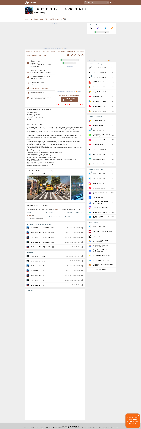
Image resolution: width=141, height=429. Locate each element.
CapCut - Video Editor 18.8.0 (100, 67)
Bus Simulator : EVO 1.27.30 (38, 256)
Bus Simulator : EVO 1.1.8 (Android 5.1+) (41, 242)
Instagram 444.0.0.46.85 (99, 183)
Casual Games (42, 55)
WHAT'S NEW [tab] (37, 51)
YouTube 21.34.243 (98, 144)
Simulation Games (32, 55)
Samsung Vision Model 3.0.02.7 (101, 207)
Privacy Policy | (43, 427)
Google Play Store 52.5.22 (99, 111)
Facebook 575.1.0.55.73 (99, 197)
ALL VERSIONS (80, 51)
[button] (68, 55)
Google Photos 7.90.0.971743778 (101, 212)
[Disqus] (55, 355)
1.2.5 (51, 19)
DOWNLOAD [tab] (29, 51)
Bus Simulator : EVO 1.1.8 (37, 280)
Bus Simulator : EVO (40, 19)
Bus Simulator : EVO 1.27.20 (38, 261)
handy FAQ (57, 209)
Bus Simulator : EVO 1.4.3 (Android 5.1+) (41, 227)
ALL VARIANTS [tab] (61, 51)
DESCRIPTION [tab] (46, 51)
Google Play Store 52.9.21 (99, 164)
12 (38, 92)
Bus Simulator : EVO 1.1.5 (37, 285)
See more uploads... (101, 269)
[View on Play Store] (75, 55)
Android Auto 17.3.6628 (99, 130)
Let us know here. (74, 426)
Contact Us (78, 427)
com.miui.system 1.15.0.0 (99, 159)
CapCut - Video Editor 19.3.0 (100, 149)
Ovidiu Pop (40, 12)
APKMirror (33, 2)
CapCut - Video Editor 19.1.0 (100, 72)
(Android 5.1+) (59, 19)
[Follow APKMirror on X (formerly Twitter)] (91, 28)
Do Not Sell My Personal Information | (56, 427)
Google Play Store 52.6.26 (99, 91)
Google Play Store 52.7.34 (99, 87)
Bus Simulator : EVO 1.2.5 (37, 275)
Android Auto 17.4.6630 (99, 154)
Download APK (70, 99)
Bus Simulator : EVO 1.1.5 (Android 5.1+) (41, 247)
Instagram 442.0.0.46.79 (99, 140)
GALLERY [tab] (53, 51)
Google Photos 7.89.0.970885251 (101, 260)
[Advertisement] (55, 36)
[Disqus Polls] (55, 313)
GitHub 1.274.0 (97, 236)
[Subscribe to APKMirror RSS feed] (112, 28)
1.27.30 (43, 174)
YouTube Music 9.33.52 (99, 106)
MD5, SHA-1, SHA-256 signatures (39, 88)
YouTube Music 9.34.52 (99, 188)
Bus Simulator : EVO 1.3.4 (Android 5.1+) (41, 232)
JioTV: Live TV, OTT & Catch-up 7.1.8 (102, 231)
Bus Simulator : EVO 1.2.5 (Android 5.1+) (41, 237)
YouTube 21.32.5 (97, 96)
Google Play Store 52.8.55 (99, 101)
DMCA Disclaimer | (71, 427)
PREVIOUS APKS (71, 51)
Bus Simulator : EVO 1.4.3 (37, 266)
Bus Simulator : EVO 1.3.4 (37, 270)
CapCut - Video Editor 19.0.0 (100, 77)
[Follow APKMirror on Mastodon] (98, 28)
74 (37, 63)
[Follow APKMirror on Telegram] (105, 28)
